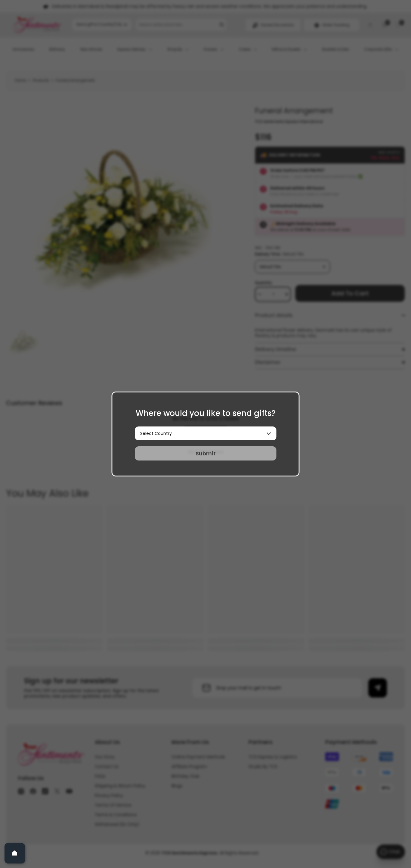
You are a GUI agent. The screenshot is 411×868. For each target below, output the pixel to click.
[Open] (15, 853)
